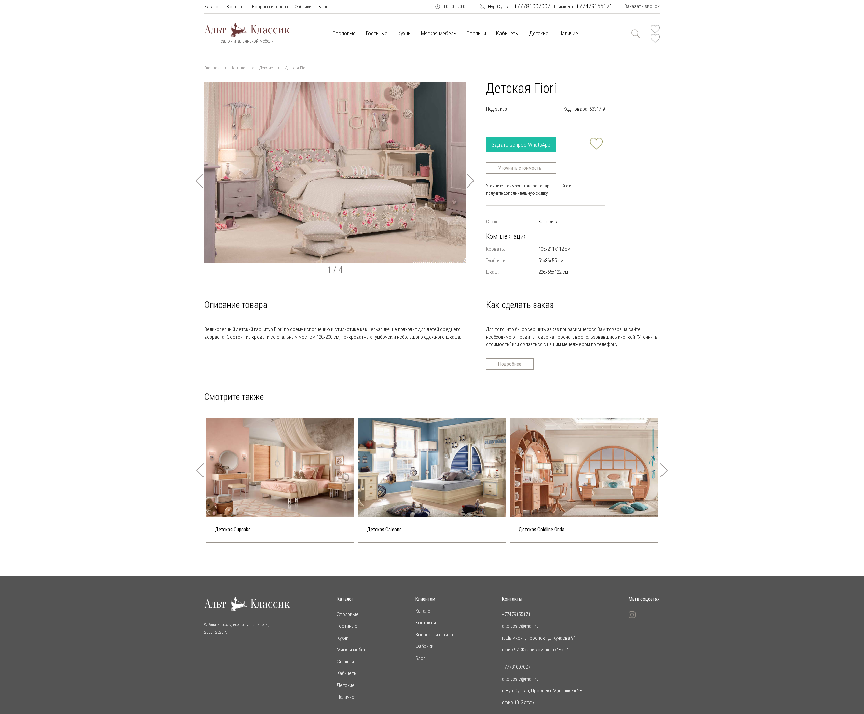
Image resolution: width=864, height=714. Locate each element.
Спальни (476, 33)
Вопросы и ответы (270, 6)
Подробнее (509, 364)
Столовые (344, 33)
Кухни (404, 33)
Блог (323, 6)
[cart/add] (596, 143)
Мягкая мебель (438, 33)
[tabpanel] (335, 172)
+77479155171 (583, 6)
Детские (538, 33)
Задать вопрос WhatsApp (521, 144)
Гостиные (376, 33)
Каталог (212, 6)
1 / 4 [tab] (335, 270)
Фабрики (303, 6)
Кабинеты (507, 33)
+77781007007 (519, 6)
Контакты (236, 6)
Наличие (568, 33)
